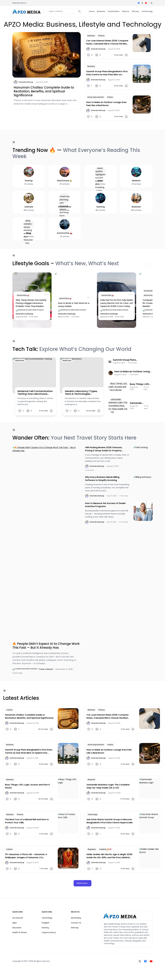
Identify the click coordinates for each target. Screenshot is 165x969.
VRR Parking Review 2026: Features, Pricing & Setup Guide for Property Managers (103, 449)
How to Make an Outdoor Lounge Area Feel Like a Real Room (106, 104)
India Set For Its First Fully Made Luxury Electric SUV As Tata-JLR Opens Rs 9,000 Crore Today (116, 303)
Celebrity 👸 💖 (105, 849)
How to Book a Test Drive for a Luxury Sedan (73, 305)
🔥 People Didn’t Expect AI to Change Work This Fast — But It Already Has (46, 646)
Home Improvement (96, 97)
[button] (151, 3)
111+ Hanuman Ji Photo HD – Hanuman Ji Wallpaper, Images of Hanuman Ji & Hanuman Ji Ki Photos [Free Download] (26, 856)
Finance (101, 36)
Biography (92, 849)
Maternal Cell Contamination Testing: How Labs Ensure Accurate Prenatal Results (35, 392)
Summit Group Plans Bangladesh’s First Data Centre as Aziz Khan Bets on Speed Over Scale (107, 73)
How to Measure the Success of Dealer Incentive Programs (105, 505)
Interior (110, 97)
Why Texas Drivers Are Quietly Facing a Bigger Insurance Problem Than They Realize (31, 303)
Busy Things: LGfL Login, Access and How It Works (140, 384)
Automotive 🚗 (23, 295)
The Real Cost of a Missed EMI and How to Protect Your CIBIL (27, 821)
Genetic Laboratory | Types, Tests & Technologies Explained (81, 392)
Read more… (82, 883)
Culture (9, 710)
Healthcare (19, 360)
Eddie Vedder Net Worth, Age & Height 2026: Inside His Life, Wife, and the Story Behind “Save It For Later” (109, 856)
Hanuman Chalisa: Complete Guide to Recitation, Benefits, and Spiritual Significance (44, 91)
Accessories (148, 291)
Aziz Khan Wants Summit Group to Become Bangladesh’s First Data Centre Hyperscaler (109, 821)
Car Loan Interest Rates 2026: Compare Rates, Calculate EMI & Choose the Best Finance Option (107, 42)
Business (91, 36)
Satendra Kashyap (26, 82)
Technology (92, 814)
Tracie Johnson (46, 669)
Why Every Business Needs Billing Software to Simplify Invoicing (102, 479)
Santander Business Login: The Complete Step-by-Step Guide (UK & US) (139, 403)
